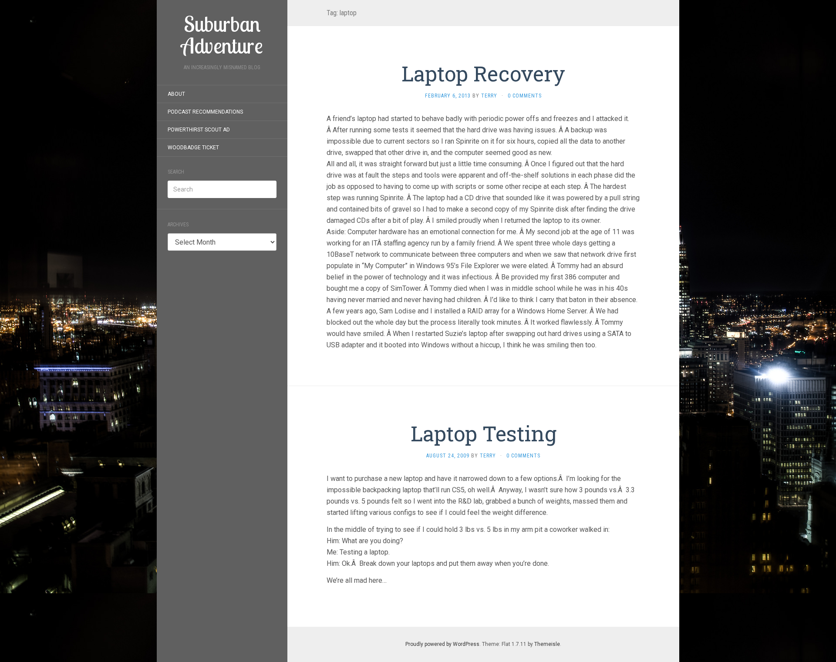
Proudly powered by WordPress (442, 644)
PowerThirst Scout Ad (199, 130)
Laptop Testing (483, 433)
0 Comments (525, 96)
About (176, 94)
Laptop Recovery (483, 73)
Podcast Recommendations (205, 112)
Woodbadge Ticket (193, 147)
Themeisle (547, 644)
